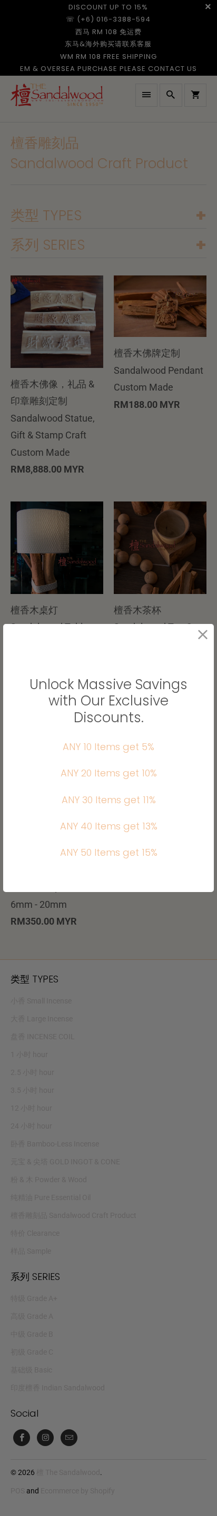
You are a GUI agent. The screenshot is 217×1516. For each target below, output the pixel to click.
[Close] (203, 635)
